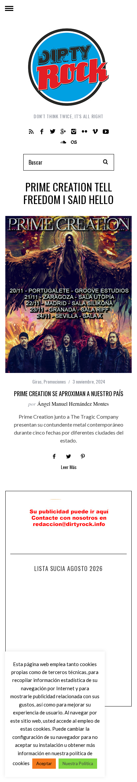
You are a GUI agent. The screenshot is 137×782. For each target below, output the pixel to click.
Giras (37, 381)
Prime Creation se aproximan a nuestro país (68, 393)
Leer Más (68, 467)
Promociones (55, 381)
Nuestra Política (78, 763)
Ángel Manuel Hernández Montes (73, 403)
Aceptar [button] (44, 763)
